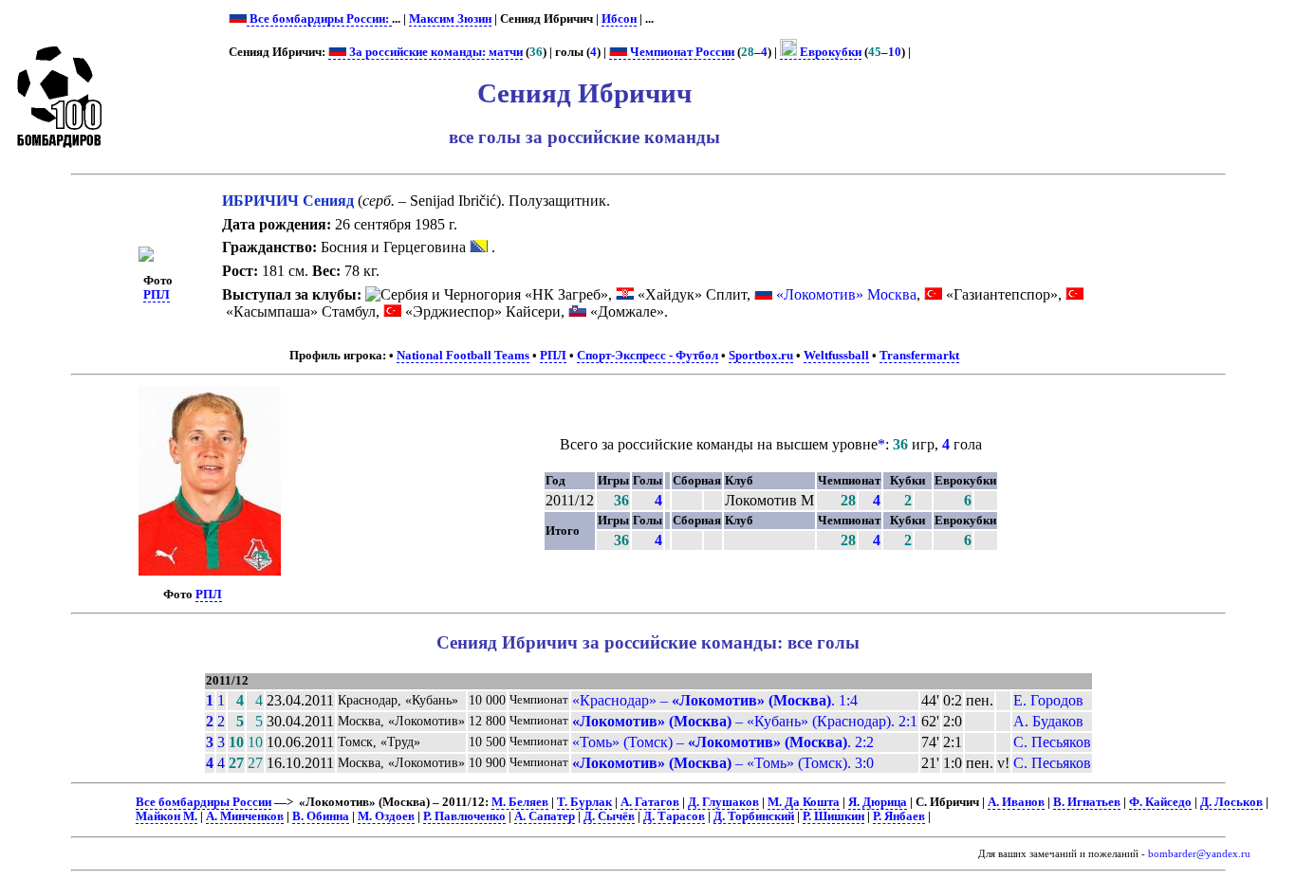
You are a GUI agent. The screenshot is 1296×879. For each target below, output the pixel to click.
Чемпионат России (680, 52)
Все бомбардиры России (203, 802)
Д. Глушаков (723, 802)
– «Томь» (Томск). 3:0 (723, 763)
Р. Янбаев (899, 816)
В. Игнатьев (1086, 802)
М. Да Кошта (804, 802)
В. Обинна (320, 816)
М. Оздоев (386, 816)
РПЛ (156, 295)
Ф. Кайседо (1160, 802)
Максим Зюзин (450, 19)
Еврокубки (829, 52)
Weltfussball (836, 355)
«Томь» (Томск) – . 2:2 (723, 742)
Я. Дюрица (877, 802)
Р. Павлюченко (464, 816)
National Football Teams (463, 355)
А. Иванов (1016, 802)
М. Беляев (519, 802)
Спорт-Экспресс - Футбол (647, 355)
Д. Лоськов (1231, 802)
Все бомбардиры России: (319, 19)
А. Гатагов (649, 802)
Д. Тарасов (674, 816)
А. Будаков (1048, 721)
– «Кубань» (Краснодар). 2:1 (744, 721)
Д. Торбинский (753, 816)
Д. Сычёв (609, 816)
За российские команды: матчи (434, 52)
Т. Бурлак (584, 802)
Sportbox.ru (761, 355)
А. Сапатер (544, 816)
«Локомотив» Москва (846, 294)
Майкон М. (166, 816)
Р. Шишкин (833, 816)
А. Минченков (245, 816)
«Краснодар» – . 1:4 (715, 700)
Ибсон (619, 19)
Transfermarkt (919, 355)
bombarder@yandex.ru (1199, 854)
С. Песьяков (1052, 742)
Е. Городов (1048, 700)
